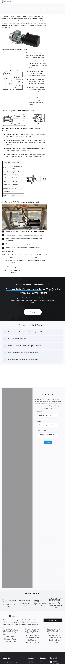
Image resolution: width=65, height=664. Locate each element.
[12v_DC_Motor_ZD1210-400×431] (9, 599)
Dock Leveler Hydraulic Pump (36, 260)
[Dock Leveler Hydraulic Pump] (36, 256)
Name (39, 411)
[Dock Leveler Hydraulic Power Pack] (13, 256)
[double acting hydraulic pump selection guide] (10, 629)
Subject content (42, 430)
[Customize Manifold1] (40, 600)
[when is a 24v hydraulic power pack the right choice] (54, 629)
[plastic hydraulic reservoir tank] (56, 598)
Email (39, 421)
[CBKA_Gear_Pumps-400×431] (24, 600)
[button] (24, 231)
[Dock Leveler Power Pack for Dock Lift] (13, 267)
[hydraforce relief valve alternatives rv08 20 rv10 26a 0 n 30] (32, 629)
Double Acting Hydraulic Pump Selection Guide (10, 639)
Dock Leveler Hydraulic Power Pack (13, 261)
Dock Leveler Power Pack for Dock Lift (13, 271)
